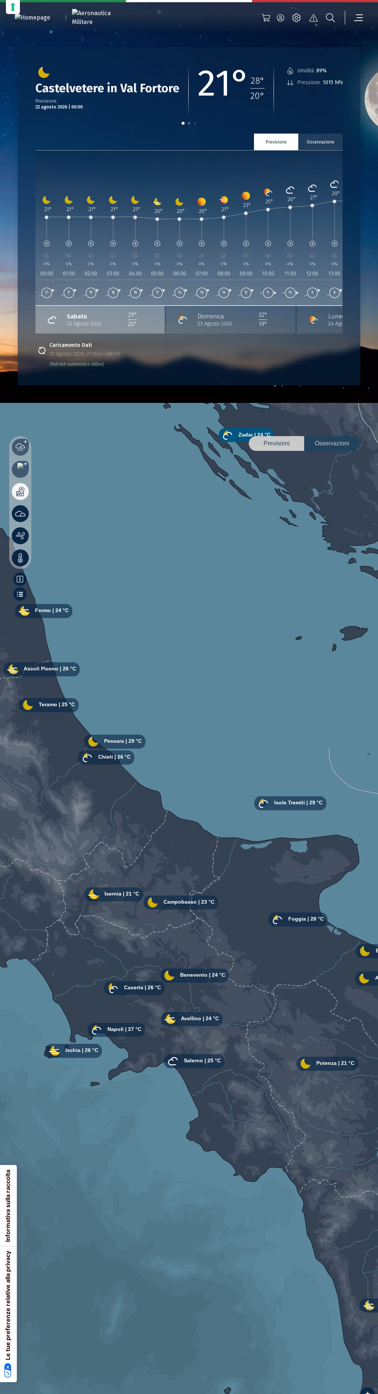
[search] (330, 17)
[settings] (296, 17)
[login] (280, 17)
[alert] (313, 17)
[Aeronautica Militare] (101, 18)
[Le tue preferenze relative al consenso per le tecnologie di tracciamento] (13, 7)
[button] (183, 123)
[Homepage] (32, 18)
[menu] (354, 17)
